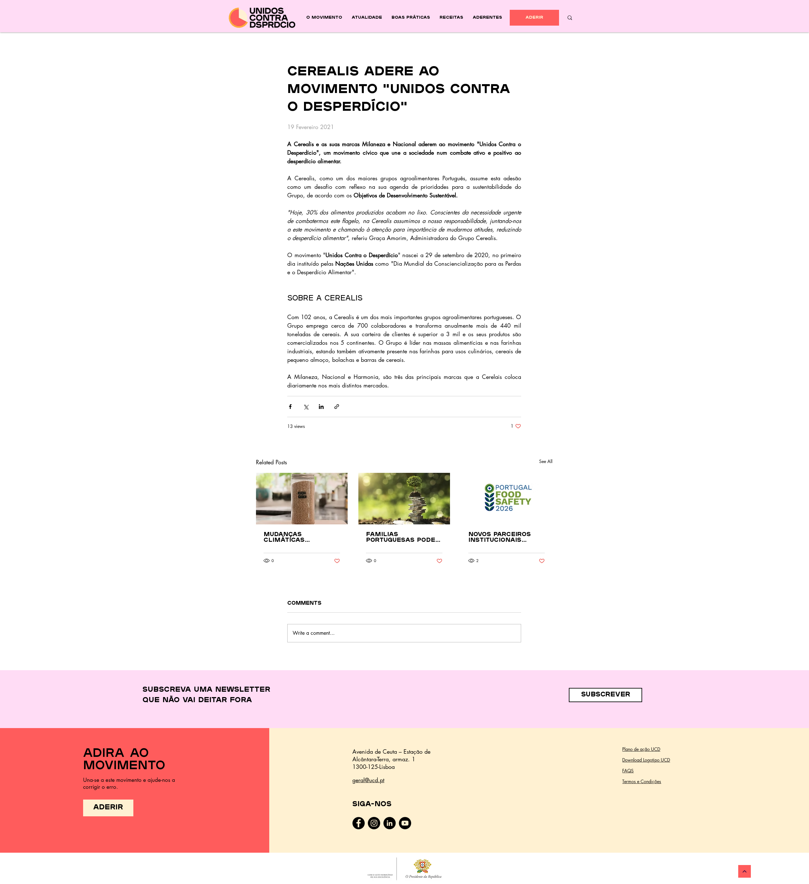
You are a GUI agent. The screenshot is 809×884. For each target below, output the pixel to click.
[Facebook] (358, 823)
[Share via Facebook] (290, 407)
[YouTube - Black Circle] (405, 823)
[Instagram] (374, 823)
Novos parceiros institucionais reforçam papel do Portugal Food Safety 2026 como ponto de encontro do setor (505, 537)
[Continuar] (744, 871)
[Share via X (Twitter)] (306, 407)
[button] (605, 695)
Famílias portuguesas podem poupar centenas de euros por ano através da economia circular (403, 537)
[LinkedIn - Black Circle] (389, 823)
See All (545, 461)
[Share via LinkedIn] (321, 407)
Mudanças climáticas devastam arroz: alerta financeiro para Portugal (298, 537)
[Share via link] (337, 407)
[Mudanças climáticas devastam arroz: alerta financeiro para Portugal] (302, 498)
